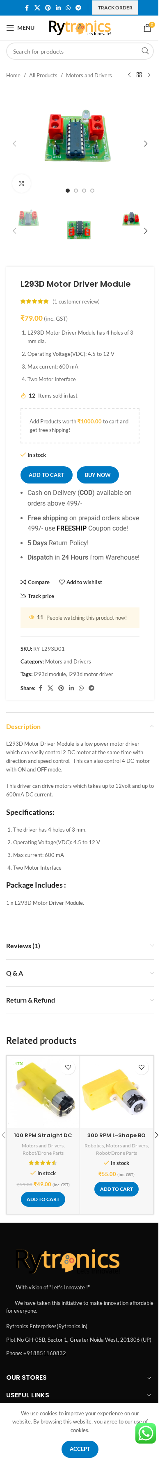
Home (13, 75)
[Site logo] (80, 27)
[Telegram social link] (78, 7)
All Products (43, 75)
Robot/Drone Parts (43, 1153)
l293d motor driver (91, 674)
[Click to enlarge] (21, 183)
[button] (14, 143)
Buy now (98, 475)
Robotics (94, 1145)
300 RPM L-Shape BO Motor (116, 1139)
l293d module (50, 674)
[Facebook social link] (27, 7)
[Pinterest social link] (48, 7)
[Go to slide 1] (68, 191)
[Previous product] (129, 75)
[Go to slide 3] (84, 191)
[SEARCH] (145, 51)
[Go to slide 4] (92, 191)
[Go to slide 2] (76, 191)
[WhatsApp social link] (68, 7)
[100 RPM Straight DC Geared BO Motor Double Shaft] (43, 1092)
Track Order (115, 7)
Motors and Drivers (89, 75)
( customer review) (76, 301)
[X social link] (37, 7)
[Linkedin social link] (58, 7)
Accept (80, 1449)
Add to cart (46, 475)
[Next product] (149, 75)
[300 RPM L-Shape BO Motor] (116, 1092)
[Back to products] (139, 75)
